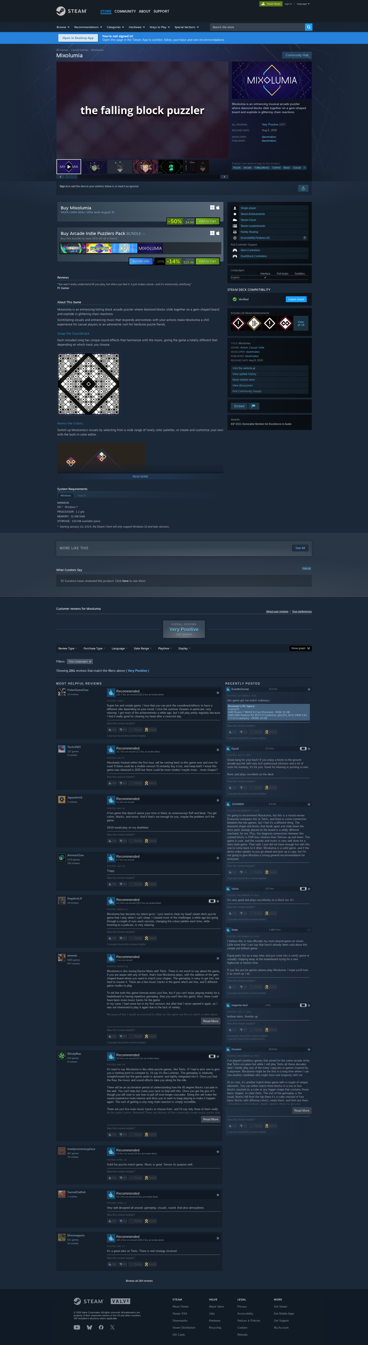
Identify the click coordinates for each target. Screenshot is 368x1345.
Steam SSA (179, 1313)
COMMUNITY (125, 11)
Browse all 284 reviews (139, 1280)
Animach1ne (75, 855)
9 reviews (72, 1061)
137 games (73, 751)
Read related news (244, 379)
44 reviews (73, 1243)
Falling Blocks (262, 167)
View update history (244, 373)
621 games (73, 1240)
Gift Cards (178, 1334)
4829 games (73, 960)
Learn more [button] (296, 299)
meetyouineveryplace (81, 1149)
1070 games (73, 859)
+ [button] (304, 167)
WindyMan (74, 1053)
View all (306, 568)
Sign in (64, 186)
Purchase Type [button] (93, 648)
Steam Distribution (183, 1327)
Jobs (212, 1313)
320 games (73, 1058)
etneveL (72, 955)
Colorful (276, 167)
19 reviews (73, 903)
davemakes (269, 136)
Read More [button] (210, 1021)
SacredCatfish (76, 1192)
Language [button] (118, 648)
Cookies (242, 1327)
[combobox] (257, 27)
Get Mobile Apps (284, 1313)
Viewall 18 (301, 323)
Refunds (242, 1334)
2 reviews (72, 802)
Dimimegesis (76, 1235)
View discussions (243, 385)
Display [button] (183, 648)
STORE (106, 11)
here (125, 581)
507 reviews (73, 963)
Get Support (281, 1320)
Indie (261, 347)
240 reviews (73, 863)
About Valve (216, 1306)
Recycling (215, 1327)
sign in (288, 3)
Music (287, 167)
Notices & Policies (248, 1320)
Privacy (242, 1306)
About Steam (180, 1306)
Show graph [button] (298, 648)
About (145, 11)
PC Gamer (63, 288)
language (302, 3)
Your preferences (302, 611)
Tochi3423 (73, 747)
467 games (73, 1153)
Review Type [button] (66, 648)
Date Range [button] (141, 648)
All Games (62, 50)
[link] (181, 221)
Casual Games (79, 50)
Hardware (214, 1320)
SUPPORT (161, 11)
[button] (63, 27)
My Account (281, 1327)
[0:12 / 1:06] (142, 110)
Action (244, 347)
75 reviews (73, 1157)
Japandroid (74, 797)
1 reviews (72, 1196)
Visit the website (243, 368)
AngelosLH (74, 898)
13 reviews (73, 694)
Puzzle (236, 167)
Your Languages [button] (78, 661)
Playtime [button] (163, 648)
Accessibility (245, 1313)
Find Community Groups (247, 391)
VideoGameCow (77, 690)
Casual (296, 167)
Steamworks (180, 1320)
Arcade (247, 167)
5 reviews (72, 755)
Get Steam (280, 1306)
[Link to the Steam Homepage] (71, 14)
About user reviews (277, 611)
